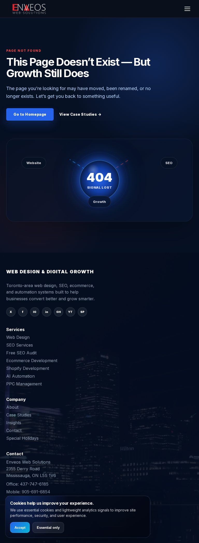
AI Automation (20, 376)
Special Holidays (22, 438)
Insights (13, 422)
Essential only (48, 528)
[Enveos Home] (29, 9)
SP (82, 312)
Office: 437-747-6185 (27, 484)
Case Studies (18, 414)
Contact (14, 430)
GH (58, 312)
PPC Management (24, 383)
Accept (20, 528)
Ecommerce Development (31, 360)
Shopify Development (27, 368)
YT (70, 312)
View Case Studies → (80, 114)
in (46, 312)
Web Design (18, 337)
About (12, 407)
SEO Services (19, 345)
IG (34, 312)
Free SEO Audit (21, 352)
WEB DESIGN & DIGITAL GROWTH (50, 271)
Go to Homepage (29, 114)
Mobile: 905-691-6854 (28, 491)
